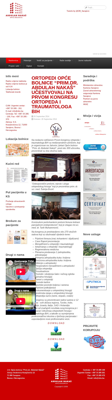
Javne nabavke (84, 60)
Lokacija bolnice (13, 89)
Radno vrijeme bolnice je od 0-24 (16, 85)
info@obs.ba (99, 378)
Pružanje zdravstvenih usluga (15, 202)
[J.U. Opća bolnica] (19, 11)
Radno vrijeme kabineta (16, 81)
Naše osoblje (65, 60)
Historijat (27, 60)
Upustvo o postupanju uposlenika (15, 208)
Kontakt (40, 66)
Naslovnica (13, 60)
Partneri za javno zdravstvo (90, 100)
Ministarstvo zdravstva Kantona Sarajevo (92, 86)
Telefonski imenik (13, 92)
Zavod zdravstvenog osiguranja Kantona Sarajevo (92, 93)
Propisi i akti (14, 66)
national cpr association (99, 54)
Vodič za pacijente (44, 60)
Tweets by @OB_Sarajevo (78, 11)
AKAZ (85, 104)
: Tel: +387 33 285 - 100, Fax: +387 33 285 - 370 (17, 116)
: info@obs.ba (14, 111)
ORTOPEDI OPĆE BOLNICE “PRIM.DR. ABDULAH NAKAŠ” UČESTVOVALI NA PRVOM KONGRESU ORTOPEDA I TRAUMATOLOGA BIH (55, 94)
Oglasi (29, 66)
